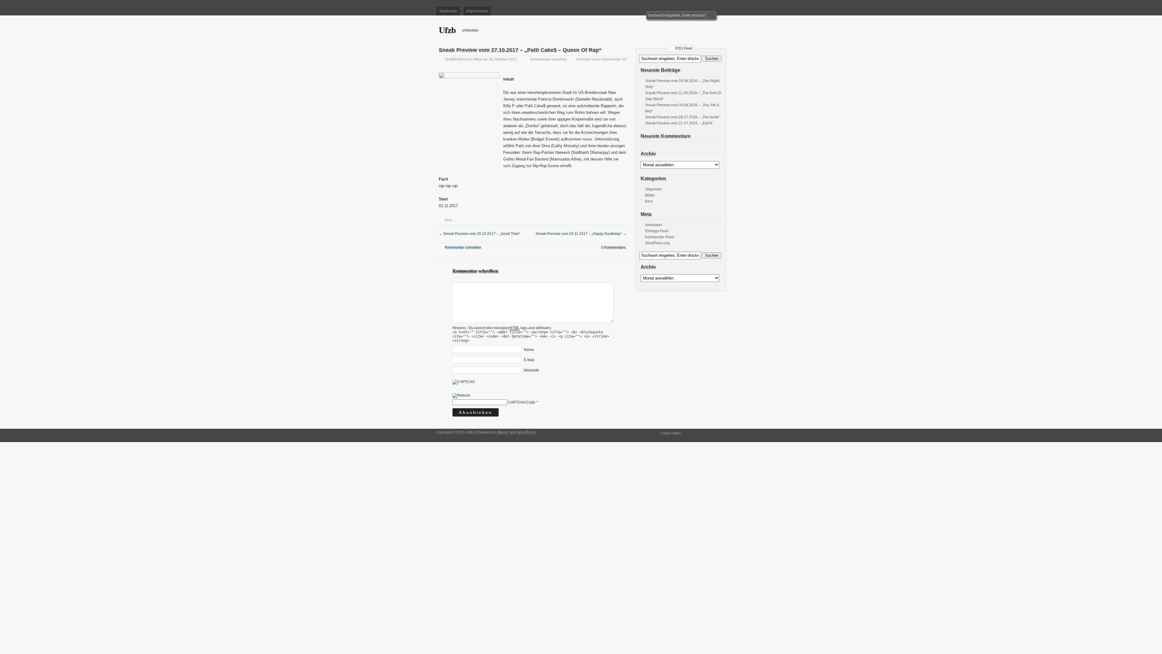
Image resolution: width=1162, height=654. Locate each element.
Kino (448, 220)
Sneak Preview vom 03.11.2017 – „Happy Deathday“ (581, 234)
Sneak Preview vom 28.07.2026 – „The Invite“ (682, 117)
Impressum (477, 10)
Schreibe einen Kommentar (598, 59)
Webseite (531, 370)
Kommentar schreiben (463, 247)
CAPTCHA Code (521, 402)
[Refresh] (461, 396)
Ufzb (447, 30)
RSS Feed (683, 48)
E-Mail (529, 360)
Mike (478, 59)
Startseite (448, 10)
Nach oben (672, 433)
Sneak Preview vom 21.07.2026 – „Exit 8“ (679, 123)
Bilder (650, 195)
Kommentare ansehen (548, 59)
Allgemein (653, 189)
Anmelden (653, 225)
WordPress (526, 432)
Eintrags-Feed (656, 231)
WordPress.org (657, 243)
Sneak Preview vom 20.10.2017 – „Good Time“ (479, 234)
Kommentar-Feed (659, 237)
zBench (503, 432)
